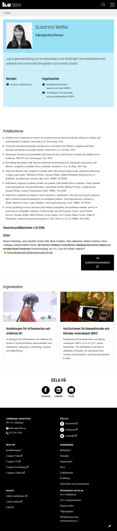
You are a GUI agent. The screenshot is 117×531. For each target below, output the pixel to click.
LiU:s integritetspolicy (70, 500)
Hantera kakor (67, 505)
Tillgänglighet (66, 511)
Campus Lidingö (14, 472)
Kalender (64, 455)
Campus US (12, 461)
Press (62, 467)
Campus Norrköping (16, 467)
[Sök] (103, 4)
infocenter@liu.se (17, 428)
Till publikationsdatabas (97, 260)
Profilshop (65, 478)
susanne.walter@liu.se (21, 84)
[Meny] (112, 4)
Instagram (70, 429)
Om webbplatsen (68, 494)
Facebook (70, 423)
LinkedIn (70, 435)
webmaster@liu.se (69, 520)
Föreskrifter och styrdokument (74, 483)
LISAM (10, 507)
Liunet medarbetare (15, 495)
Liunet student (13, 501)
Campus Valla (13, 455)
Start (8, 13)
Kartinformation (13, 450)
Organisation (66, 461)
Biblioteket (65, 450)
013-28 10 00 (15, 432)
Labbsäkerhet (66, 472)
